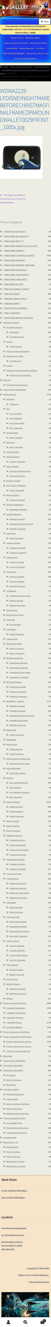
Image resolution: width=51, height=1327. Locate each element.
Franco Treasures (17, 567)
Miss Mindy (11, 1085)
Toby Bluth (11, 902)
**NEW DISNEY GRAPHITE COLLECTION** (20, 246)
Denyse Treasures (17, 476)
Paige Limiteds (16, 749)
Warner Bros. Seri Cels (16, 1166)
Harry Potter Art (13, 1156)
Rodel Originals (16, 811)
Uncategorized (9, 1137)
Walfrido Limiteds (18, 989)
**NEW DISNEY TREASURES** (15, 279)
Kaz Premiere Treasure (19, 792)
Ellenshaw (7, 1056)
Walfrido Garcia (13, 984)
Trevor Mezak (12, 965)
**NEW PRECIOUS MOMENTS (13, 53)
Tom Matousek (12, 917)
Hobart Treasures (17, 461)
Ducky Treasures (17, 490)
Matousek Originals (18, 926)
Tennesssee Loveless (15, 859)
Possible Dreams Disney (16, 385)
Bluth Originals (16, 912)
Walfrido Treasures (18, 993)
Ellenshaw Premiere (18, 509)
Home (5, 67)
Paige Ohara (11, 744)
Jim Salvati (11, 572)
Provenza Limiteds (18, 687)
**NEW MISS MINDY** (12, 303)
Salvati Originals (17, 581)
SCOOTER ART (16, 346)
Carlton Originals (17, 950)
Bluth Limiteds (16, 907)
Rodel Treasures (17, 816)
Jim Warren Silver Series (20, 596)
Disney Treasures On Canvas (16, 43)
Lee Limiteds (15, 624)
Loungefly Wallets (41, 67)
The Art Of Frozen (14, 874)
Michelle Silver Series (19, 720)
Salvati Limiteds (17, 576)
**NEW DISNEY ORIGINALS (14, 260)
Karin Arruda (11, 610)
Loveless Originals (18, 869)
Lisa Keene (11, 629)
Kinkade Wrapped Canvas (17, 1128)
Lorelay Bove (12, 639)
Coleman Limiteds (18, 548)
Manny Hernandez (14, 643)
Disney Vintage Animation (17, 351)
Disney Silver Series (38, 43)
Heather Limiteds (17, 519)
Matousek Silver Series (19, 931)
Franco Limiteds (17, 562)
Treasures (14, 404)
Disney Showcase (26, 48)
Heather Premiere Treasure (21, 524)
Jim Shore (40, 48)
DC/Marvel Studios (14, 327)
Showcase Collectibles (13, 1070)
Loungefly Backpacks (15, 1008)
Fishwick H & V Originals (20, 375)
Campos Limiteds (17, 500)
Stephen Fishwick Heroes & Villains (21, 370)
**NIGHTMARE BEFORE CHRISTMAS (18, 318)
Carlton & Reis (12, 452)
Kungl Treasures (17, 735)
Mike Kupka (11, 739)
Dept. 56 (6, 380)
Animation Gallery (32, 38)
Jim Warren (11, 591)
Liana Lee (10, 620)
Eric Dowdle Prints (14, 1123)
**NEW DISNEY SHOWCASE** (15, 270)
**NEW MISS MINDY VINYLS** (15, 298)
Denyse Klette (12, 466)
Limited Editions (17, 337)
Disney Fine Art (17, 38)
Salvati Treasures (17, 586)
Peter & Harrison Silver (20, 763)
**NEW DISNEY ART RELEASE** (16, 236)
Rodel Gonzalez (13, 802)
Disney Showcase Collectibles (16, 1032)
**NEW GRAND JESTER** (13, 284)
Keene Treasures (17, 634)
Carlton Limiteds (17, 946)
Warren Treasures (17, 605)
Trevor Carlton (12, 941)
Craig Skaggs (12, 1099)
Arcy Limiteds (16, 413)
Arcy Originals (16, 418)
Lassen (9, 365)
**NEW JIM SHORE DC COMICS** (16, 289)
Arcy (8, 409)
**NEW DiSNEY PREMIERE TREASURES (19, 265)
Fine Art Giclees (13, 1152)
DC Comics (11, 1075)
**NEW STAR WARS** (12, 313)
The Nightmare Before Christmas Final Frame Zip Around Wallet (13, 199)
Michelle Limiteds (17, 706)
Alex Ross (10, 399)
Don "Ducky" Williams (16, 485)
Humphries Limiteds (18, 663)
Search (25, 1322)
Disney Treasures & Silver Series (17, 1037)
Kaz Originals (16, 787)
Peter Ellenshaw (13, 768)
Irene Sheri (11, 533)
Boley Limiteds (16, 437)
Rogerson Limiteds (18, 883)
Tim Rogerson (12, 878)
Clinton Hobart (13, 457)
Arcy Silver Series (17, 423)
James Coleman (13, 543)
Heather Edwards (13, 514)
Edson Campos (12, 495)
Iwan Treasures (16, 447)
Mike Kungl (11, 730)
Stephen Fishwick (14, 835)
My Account (8, 1322)
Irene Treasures (16, 538)
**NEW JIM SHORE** (11, 294)
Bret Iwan (10, 442)
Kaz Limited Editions (19, 782)
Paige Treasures (17, 754)
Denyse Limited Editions (20, 471)
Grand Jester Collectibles (14, 1060)
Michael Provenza (14, 682)
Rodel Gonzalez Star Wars (17, 1113)
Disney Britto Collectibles (14, 389)
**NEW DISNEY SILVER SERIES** (16, 274)
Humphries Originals (19, 668)
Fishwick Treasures (18, 854)
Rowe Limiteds (12, 821)
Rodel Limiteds (16, 807)
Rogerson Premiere (18, 888)
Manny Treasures (17, 653)
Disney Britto (12, 48)
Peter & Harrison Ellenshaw (18, 759)
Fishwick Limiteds (18, 840)
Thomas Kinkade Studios (14, 1118)
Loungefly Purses (14, 1022)
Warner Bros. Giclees (15, 1161)
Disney (9, 341)
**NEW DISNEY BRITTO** (13, 241)
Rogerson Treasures (18, 898)
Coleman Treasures (18, 552)
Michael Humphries (14, 658)
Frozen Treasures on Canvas (18, 1046)
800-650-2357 (21, 29)
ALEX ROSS (14, 332)
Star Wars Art (15, 361)
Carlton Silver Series (18, 955)
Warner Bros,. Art (10, 1142)
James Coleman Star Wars (17, 1104)
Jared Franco (12, 557)
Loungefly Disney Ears (16, 1013)
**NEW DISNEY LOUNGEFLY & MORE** (19, 255)
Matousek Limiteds (18, 921)
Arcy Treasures (16, 428)
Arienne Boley (12, 433)
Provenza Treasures (18, 696)
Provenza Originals (18, 691)
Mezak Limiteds (16, 970)
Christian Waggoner (15, 1094)
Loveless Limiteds (18, 864)
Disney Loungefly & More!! (25, 58)
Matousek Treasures (18, 936)
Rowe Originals (13, 826)
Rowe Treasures (13, 830)
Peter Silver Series (18, 773)
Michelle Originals (18, 711)
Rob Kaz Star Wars (14, 1109)
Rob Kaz (9, 778)
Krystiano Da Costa (15, 615)
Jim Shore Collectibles (13, 1065)
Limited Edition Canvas (16, 1132)
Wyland (9, 998)
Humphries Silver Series (20, 672)
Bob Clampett (12, 1147)
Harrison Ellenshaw (14, 504)
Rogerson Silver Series (19, 893)
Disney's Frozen (13, 481)
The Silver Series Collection (18, 1051)
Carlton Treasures (18, 960)
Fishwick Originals (18, 845)
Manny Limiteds (17, 648)
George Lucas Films (15, 356)
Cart (39, 1320)
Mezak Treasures (17, 974)
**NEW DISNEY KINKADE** (14, 250)
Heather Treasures (18, 529)
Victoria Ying (12, 979)
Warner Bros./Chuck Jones (38, 53)
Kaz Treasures (16, 797)
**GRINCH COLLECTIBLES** (14, 231)
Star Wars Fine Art (11, 1089)
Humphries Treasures (19, 677)
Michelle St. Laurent (15, 701)
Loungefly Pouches (14, 1017)
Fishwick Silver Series (19, 850)
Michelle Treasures (18, 725)
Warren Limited (16, 600)
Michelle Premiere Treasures (22, 715)
